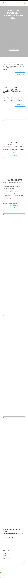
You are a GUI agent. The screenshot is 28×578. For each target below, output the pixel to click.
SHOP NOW (20, 74)
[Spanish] (6, 574)
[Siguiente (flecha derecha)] (1, 577)
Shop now (14, 49)
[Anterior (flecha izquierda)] (0, 577)
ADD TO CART (14, 155)
